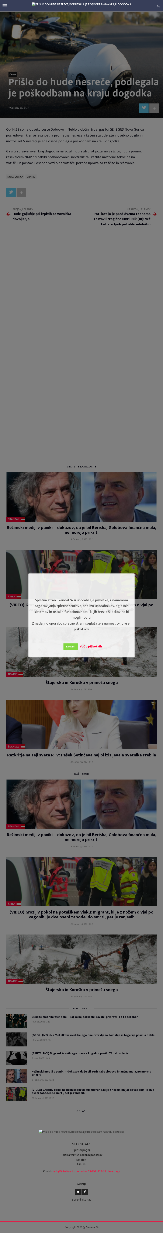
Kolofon (81, 1159)
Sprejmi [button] (70, 646)
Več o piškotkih (91, 646)
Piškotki (81, 1164)
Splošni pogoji (81, 1150)
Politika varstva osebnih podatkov (81, 1154)
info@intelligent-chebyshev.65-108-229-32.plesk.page (86, 1171)
